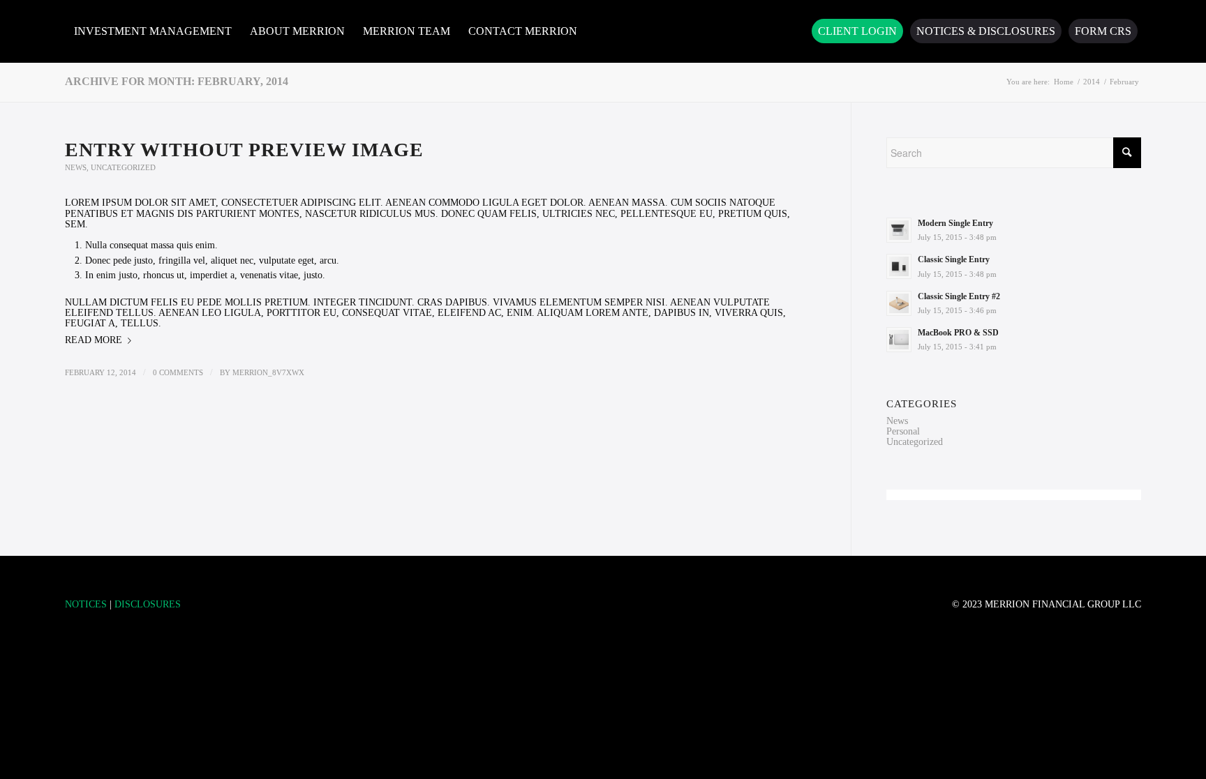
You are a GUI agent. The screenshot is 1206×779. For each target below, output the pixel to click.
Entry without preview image (244, 149)
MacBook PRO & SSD (958, 333)
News (76, 167)
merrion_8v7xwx (268, 372)
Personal (903, 431)
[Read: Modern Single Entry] (898, 230)
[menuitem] (153, 31)
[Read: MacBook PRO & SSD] (898, 339)
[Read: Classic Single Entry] (898, 266)
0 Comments (178, 372)
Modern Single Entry (955, 223)
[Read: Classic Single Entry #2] (898, 303)
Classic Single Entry (954, 259)
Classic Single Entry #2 (959, 296)
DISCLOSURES (147, 604)
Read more (93, 340)
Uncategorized (123, 167)
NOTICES (86, 604)
